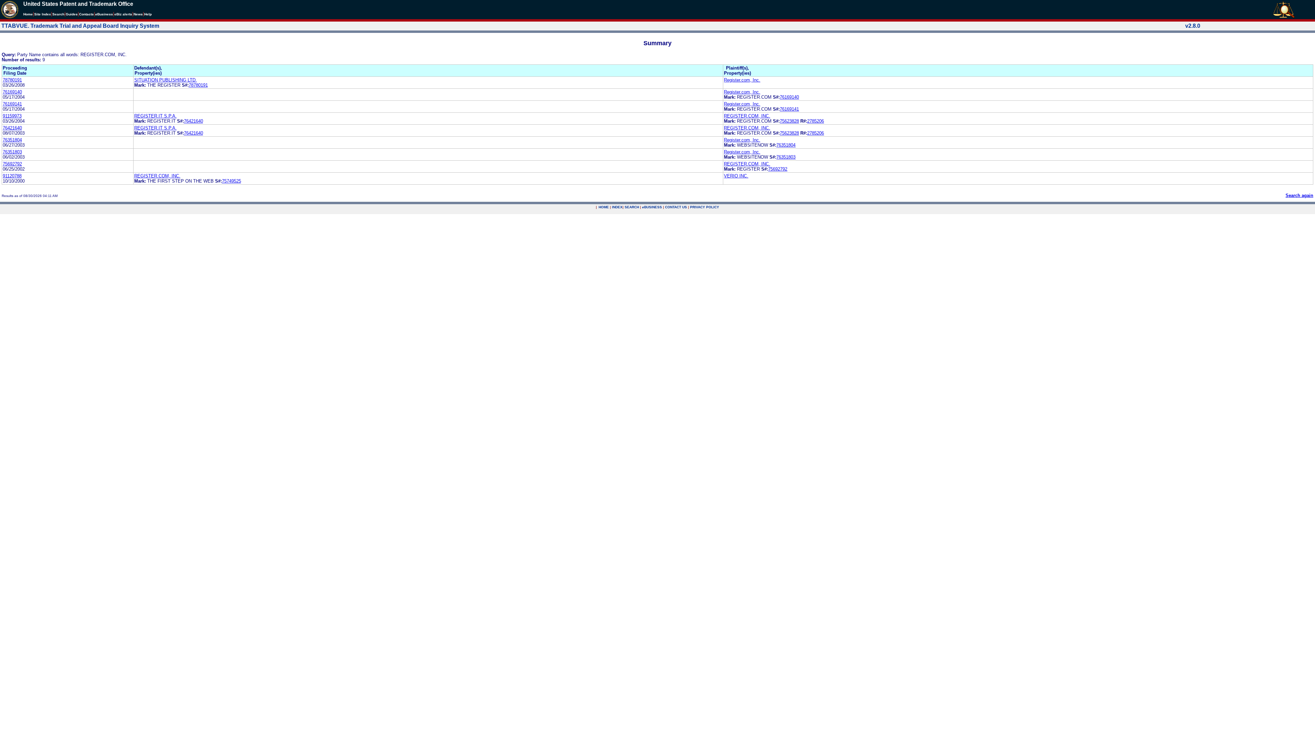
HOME (604, 207)
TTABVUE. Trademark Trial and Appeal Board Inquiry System (80, 26)
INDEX (617, 207)
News (138, 14)
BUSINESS (652, 207)
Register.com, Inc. (742, 80)
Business (104, 14)
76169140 (12, 92)
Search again (1299, 195)
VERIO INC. (736, 175)
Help (148, 14)
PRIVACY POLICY (704, 207)
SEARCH (632, 207)
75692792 (12, 163)
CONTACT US (676, 207)
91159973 (12, 116)
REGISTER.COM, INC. (747, 116)
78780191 (12, 80)
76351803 (12, 152)
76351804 (12, 140)
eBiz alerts (123, 14)
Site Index (42, 14)
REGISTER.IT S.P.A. (155, 116)
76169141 (12, 104)
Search (58, 14)
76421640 (193, 121)
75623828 (789, 121)
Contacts (86, 14)
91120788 (12, 175)
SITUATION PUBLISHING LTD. (165, 80)
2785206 (815, 121)
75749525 (231, 181)
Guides (72, 14)
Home (28, 14)
